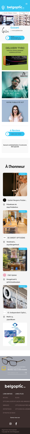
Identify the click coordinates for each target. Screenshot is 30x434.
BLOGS (17, 397)
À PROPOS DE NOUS (9, 413)
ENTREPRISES (7, 409)
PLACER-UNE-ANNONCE (22, 401)
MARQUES (6, 405)
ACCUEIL (5, 397)
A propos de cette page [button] (24, 13)
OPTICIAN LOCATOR (9, 401)
